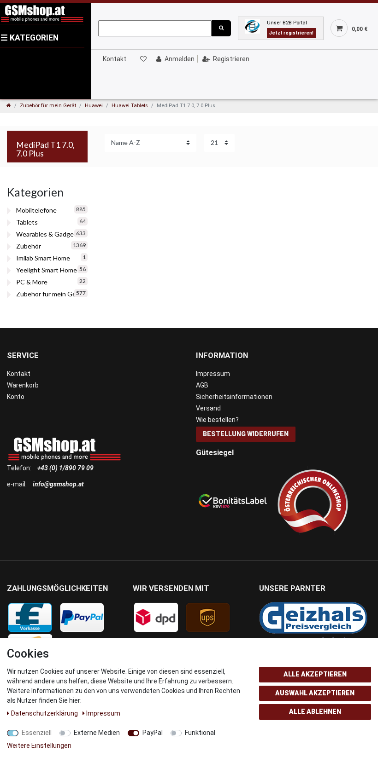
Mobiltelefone (36, 210)
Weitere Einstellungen (39, 745)
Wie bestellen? (217, 419)
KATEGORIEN (29, 37)
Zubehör (28, 246)
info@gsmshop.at (58, 484)
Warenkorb (23, 385)
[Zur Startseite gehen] (8, 106)
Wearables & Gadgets (48, 234)
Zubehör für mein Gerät (48, 106)
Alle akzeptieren (315, 674)
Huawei (94, 106)
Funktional (200, 732)
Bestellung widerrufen (246, 434)
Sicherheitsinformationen (234, 396)
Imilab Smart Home (43, 258)
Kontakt (114, 59)
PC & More (31, 282)
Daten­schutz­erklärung (45, 713)
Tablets (27, 222)
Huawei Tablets (130, 106)
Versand (208, 408)
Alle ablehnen (315, 711)
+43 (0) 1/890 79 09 (65, 468)
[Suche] (221, 28)
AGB (202, 385)
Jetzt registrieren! (291, 32)
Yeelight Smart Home (46, 270)
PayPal (152, 732)
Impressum (213, 373)
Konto (15, 396)
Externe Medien (97, 732)
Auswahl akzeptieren (314, 693)
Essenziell (37, 732)
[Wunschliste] (143, 59)
